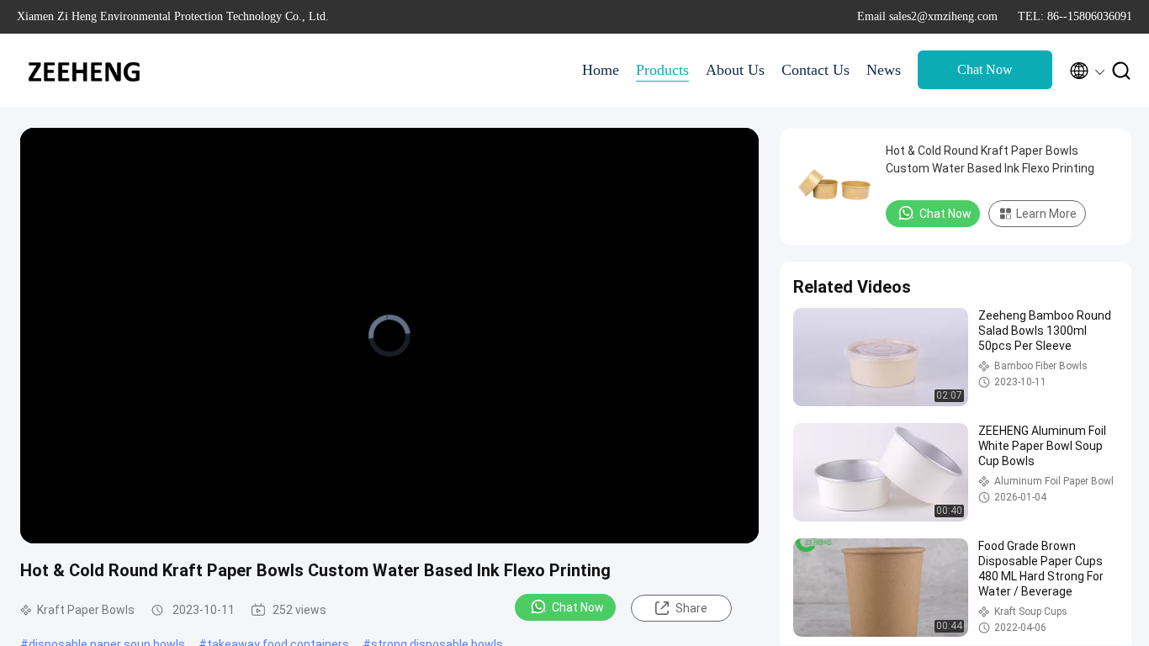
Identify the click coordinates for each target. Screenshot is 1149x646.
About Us (735, 69)
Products (662, 69)
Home (600, 69)
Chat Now (985, 69)
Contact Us (815, 69)
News (883, 69)
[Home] (84, 70)
